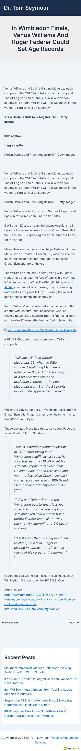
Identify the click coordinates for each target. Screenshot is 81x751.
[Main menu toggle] (73, 8)
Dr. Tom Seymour (26, 7)
